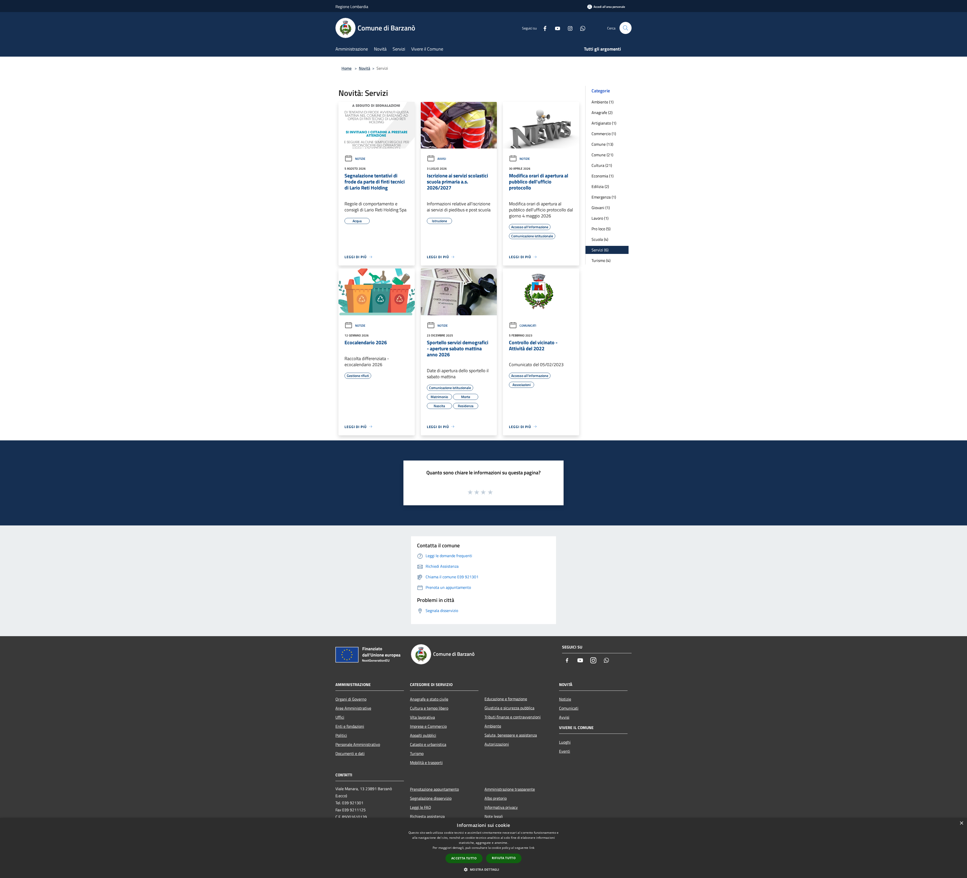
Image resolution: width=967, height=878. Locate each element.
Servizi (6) (600, 250)
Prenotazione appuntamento (434, 789)
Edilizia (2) (600, 186)
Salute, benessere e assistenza (511, 735)
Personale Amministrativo (357, 744)
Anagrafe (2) (602, 112)
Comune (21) (602, 155)
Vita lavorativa (422, 717)
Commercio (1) (604, 134)
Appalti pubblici (423, 735)
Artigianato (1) (604, 123)
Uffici (339, 717)
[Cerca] (625, 28)
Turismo (417, 753)
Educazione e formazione (506, 699)
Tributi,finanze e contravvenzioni (513, 717)
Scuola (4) (600, 239)
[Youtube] (555, 27)
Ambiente (493, 726)
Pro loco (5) (601, 229)
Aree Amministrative (353, 708)
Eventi (564, 751)
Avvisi (441, 158)
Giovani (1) (601, 208)
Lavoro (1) (600, 218)
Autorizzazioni (497, 744)
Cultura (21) (602, 165)
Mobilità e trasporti (426, 762)
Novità (364, 68)
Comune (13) (602, 144)
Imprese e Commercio (428, 726)
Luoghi (565, 742)
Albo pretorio (496, 798)
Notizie (360, 158)
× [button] (961, 823)
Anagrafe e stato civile (429, 699)
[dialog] (483, 848)
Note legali (494, 816)
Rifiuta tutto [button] (504, 858)
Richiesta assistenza (427, 816)
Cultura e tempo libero (429, 708)
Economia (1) (602, 176)
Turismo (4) (601, 260)
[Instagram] (568, 27)
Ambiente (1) (602, 102)
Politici (341, 735)
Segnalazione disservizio (431, 798)
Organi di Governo (350, 699)
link (531, 848)
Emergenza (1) (604, 197)
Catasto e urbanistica (428, 744)
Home (346, 68)
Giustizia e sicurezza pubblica (509, 708)
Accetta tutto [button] (464, 858)
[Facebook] (543, 27)
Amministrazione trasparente (510, 789)
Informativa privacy (501, 807)
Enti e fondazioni (349, 726)
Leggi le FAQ (420, 807)
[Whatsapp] (581, 27)
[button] (483, 869)
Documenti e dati (350, 753)
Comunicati (528, 325)
